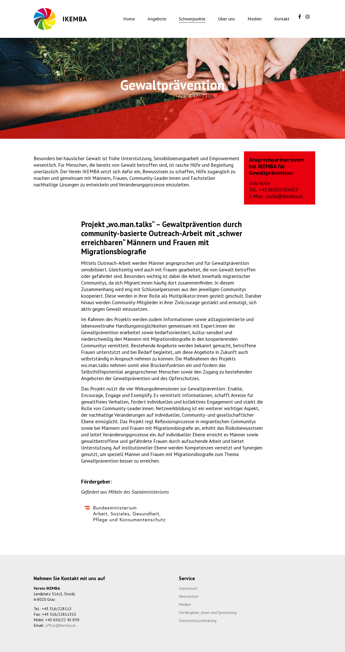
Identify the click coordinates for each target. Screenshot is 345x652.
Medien (185, 604)
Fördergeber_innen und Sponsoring (207, 612)
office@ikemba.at (60, 625)
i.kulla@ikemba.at (284, 196)
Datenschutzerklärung (197, 620)
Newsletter (189, 596)
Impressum (188, 588)
